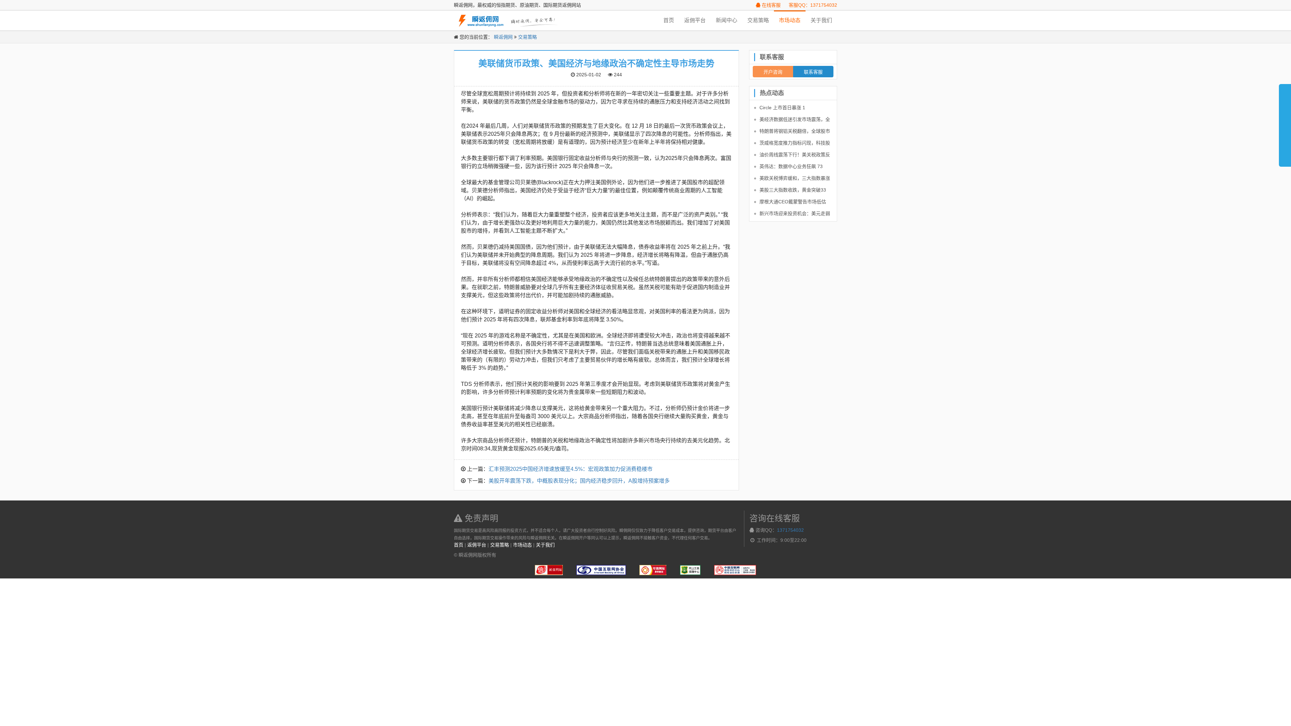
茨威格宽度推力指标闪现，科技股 (794, 143)
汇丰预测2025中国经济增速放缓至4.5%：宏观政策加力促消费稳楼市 (570, 469)
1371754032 (790, 530)
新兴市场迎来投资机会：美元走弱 (794, 213)
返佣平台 (695, 20)
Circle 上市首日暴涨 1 (782, 107)
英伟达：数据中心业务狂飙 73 (791, 166)
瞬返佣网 (503, 37)
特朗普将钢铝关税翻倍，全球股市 (794, 131)
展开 (1285, 122)
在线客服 (770, 5)
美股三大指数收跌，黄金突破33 (792, 190)
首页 (668, 20)
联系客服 (813, 71)
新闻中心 (726, 20)
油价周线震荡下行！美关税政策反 (794, 154)
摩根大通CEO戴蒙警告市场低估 (792, 201)
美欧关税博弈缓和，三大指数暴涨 (794, 178)
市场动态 (789, 20)
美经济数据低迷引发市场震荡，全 (794, 119)
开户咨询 (773, 71)
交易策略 (758, 20)
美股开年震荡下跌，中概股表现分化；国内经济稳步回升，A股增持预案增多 (579, 481)
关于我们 (821, 20)
